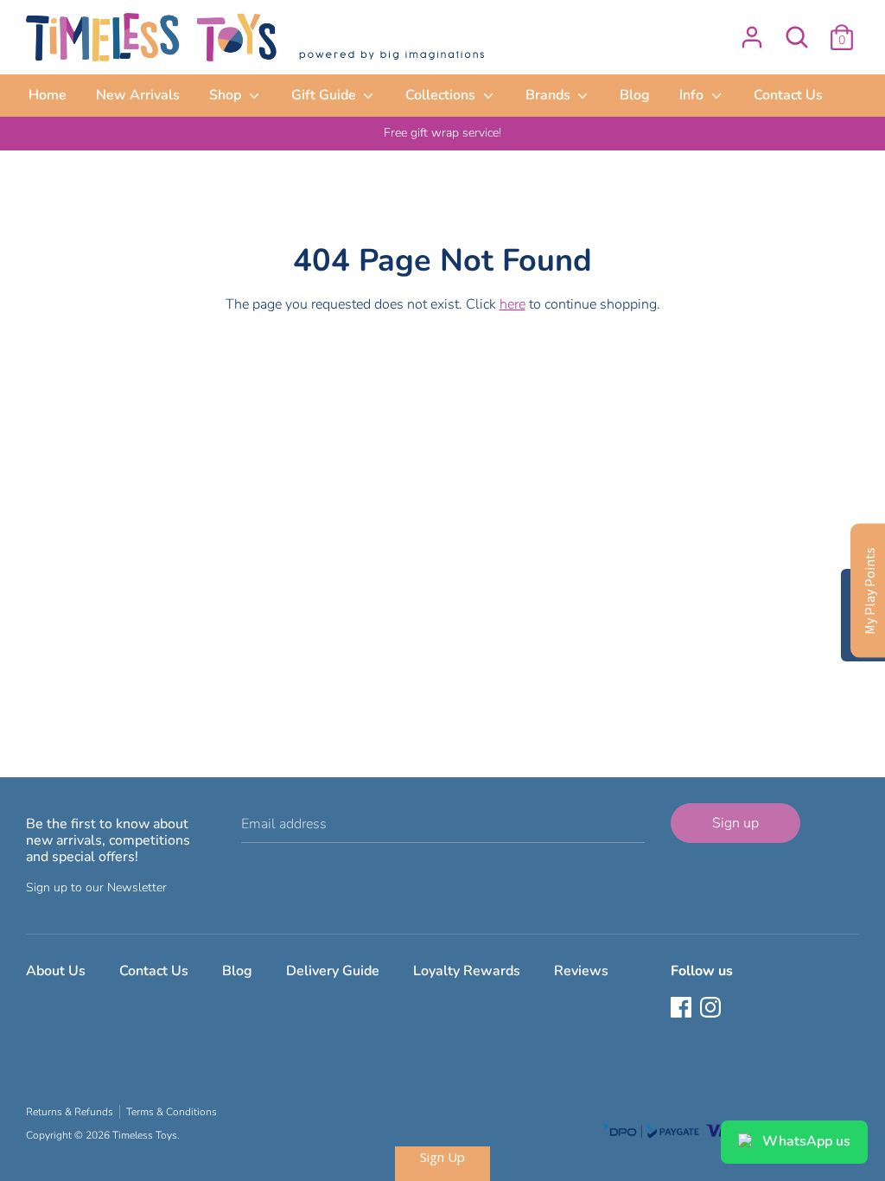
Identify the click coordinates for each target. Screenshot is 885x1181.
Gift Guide (325, 95)
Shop (227, 95)
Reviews (581, 970)
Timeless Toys (144, 1135)
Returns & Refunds (69, 1112)
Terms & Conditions (171, 1112)
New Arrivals (138, 95)
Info (693, 95)
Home (48, 95)
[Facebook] (683, 1009)
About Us (56, 970)
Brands (549, 95)
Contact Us (788, 95)
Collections (442, 95)
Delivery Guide (332, 970)
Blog (635, 95)
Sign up (735, 823)
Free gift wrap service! (442, 132)
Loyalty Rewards (466, 970)
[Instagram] (712, 1009)
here (512, 304)
